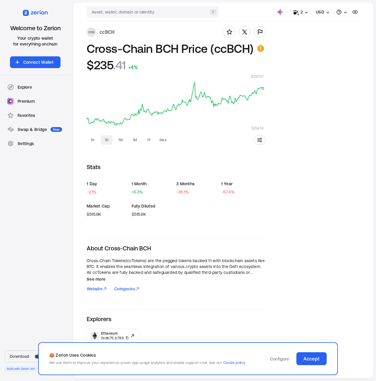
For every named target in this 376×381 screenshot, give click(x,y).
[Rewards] (280, 12)
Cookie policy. (234, 363)
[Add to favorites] (229, 32)
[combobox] (153, 12)
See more (96, 279)
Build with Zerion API (21, 368)
